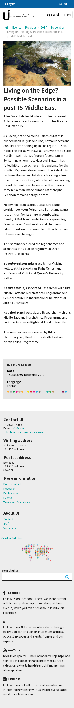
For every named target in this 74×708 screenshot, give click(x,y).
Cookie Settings (12, 538)
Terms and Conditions (16, 502)
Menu (67, 14)
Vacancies (9, 528)
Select (63, 4)
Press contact (12, 484)
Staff (6, 523)
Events (7, 498)
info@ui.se (17, 428)
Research (9, 488)
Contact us (10, 519)
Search (55, 14)
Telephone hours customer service (23, 432)
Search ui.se (10, 570)
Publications (10, 493)
